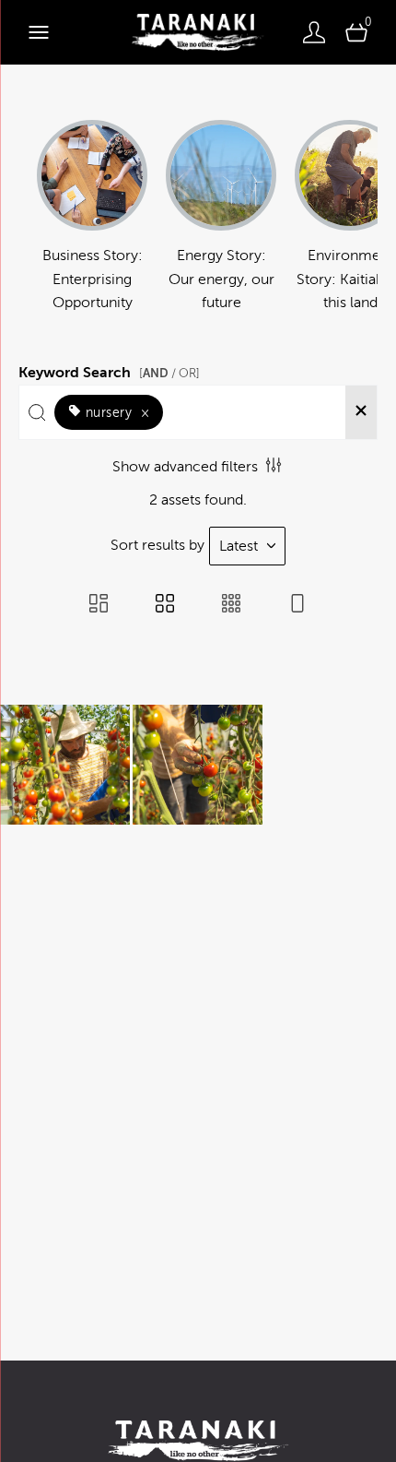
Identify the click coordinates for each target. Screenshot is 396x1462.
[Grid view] (165, 605)
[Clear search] (361, 412)
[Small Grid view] (231, 605)
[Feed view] (297, 605)
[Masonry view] (98, 605)
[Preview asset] (65, 765)
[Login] (314, 32)
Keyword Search (109, 369)
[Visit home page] (197, 32)
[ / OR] (169, 373)
